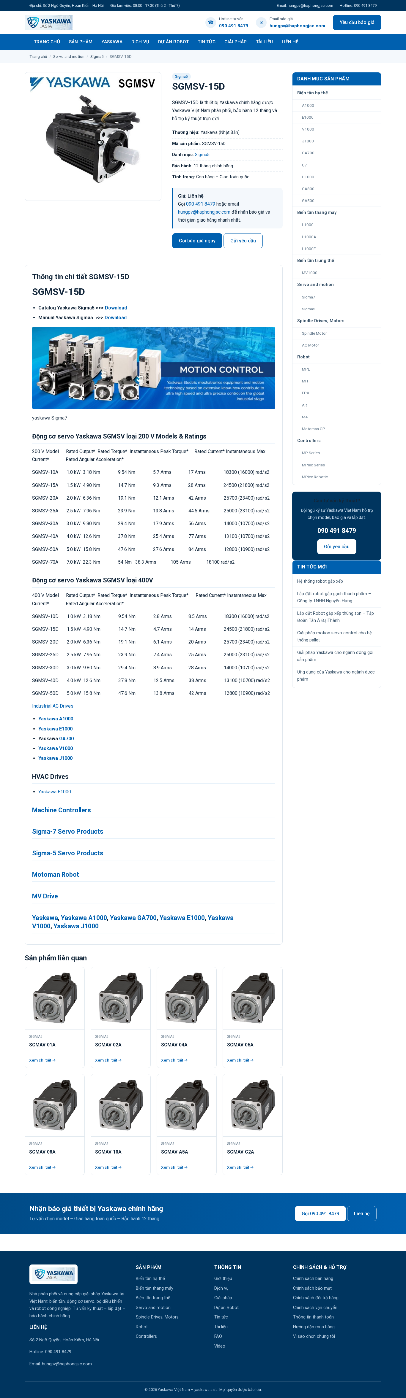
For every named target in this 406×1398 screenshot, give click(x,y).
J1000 (308, 141)
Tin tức (206, 42)
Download (116, 308)
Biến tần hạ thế (150, 1278)
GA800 (308, 188)
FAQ (218, 1336)
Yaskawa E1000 (55, 729)
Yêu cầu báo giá (357, 22)
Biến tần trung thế (153, 1297)
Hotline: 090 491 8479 (358, 5)
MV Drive (45, 896)
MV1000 (309, 272)
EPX (305, 392)
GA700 (66, 738)
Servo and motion (68, 56)
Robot (142, 1326)
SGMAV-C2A (240, 1152)
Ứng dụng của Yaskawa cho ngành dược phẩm (336, 676)
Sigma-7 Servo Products (67, 831)
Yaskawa (111, 42)
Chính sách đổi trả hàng (316, 1297)
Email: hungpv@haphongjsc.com (305, 5)
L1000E (309, 248)
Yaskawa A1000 (55, 719)
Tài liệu (264, 42)
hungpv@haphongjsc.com (204, 212)
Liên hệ (290, 42)
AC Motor (310, 345)
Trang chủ (47, 42)
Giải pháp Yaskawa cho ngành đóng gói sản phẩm (335, 656)
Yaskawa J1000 (55, 758)
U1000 (308, 176)
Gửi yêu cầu (243, 241)
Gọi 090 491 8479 (320, 1213)
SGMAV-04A (174, 1045)
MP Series (311, 452)
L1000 (308, 224)
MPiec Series (313, 465)
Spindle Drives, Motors (157, 1317)
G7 (304, 165)
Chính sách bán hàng (313, 1278)
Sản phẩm (81, 42)
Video (219, 1346)
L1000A (309, 236)
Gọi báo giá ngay (197, 241)
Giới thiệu (223, 1278)
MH (305, 381)
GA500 (308, 200)
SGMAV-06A (240, 1045)
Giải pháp (235, 42)
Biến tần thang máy (154, 1288)
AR (304, 405)
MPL (306, 369)
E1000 (308, 117)
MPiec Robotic (315, 476)
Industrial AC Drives (52, 706)
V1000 (308, 129)
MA (305, 416)
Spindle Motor (314, 333)
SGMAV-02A (108, 1045)
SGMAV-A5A (174, 1152)
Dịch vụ (140, 42)
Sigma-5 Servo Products (67, 853)
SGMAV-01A (42, 1045)
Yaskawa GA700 (133, 918)
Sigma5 (97, 56)
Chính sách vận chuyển (315, 1307)
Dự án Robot (173, 42)
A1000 (308, 105)
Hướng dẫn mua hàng (314, 1326)
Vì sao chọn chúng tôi (314, 1336)
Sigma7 (308, 297)
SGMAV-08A (42, 1152)
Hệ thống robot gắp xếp (320, 581)
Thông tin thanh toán (313, 1317)
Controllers (146, 1336)
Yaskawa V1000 (55, 748)
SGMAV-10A (108, 1152)
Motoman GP (313, 428)
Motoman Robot (55, 874)
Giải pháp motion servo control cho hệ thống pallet (334, 636)
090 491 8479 (200, 204)
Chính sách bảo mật (312, 1288)
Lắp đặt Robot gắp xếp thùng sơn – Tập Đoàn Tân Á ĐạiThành (335, 617)
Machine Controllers (61, 810)
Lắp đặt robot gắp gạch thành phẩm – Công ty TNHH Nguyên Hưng (334, 597)
